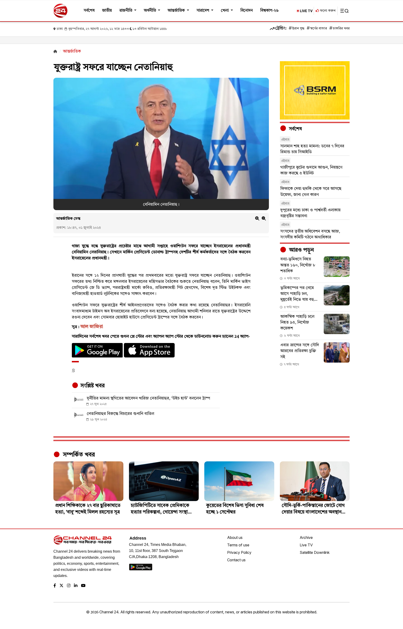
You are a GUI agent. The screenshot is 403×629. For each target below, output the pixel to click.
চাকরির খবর (341, 28)
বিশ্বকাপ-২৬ (269, 11)
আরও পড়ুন (301, 250)
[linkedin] (75, 586)
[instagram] (68, 586)
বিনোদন (246, 11)
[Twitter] (61, 586)
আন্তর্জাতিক (177, 11)
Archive (306, 537)
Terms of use (238, 545)
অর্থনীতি (150, 11)
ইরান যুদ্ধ (298, 28)
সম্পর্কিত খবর (78, 455)
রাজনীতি (126, 11)
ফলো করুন (327, 11)
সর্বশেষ (89, 11)
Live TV (306, 545)
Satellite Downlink (315, 552)
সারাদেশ (203, 11)
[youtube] (83, 586)
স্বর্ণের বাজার (318, 28)
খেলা (225, 11)
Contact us (236, 560)
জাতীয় (107, 11)
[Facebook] (54, 586)
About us (235, 537)
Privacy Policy (239, 552)
